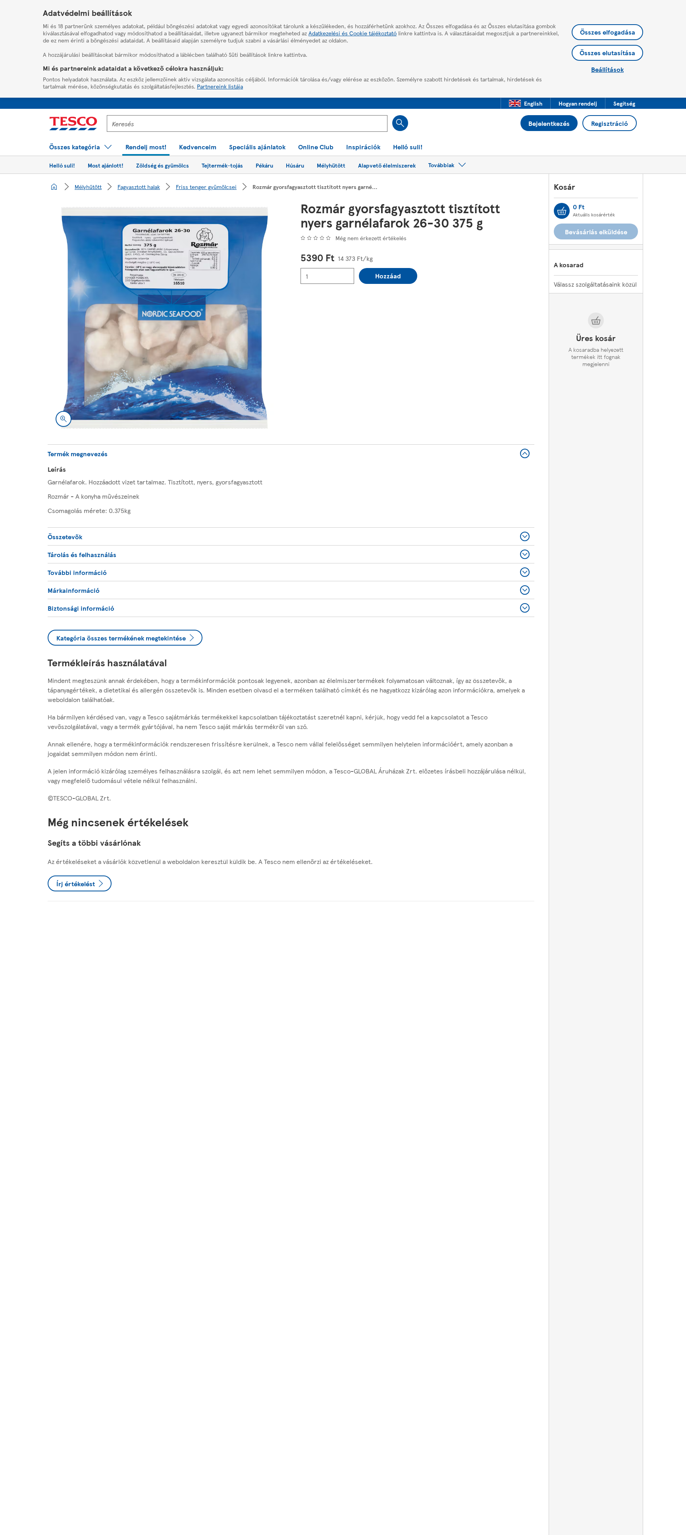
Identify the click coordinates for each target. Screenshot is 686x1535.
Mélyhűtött (88, 187)
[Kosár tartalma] (562, 211)
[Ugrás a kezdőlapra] (73, 123)
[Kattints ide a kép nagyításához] (63, 419)
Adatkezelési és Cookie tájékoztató (352, 33)
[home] (54, 186)
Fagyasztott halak (139, 187)
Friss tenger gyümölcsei (206, 187)
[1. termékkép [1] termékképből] (164, 318)
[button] (525, 103)
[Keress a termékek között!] (400, 123)
